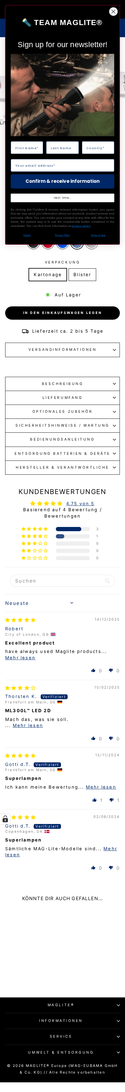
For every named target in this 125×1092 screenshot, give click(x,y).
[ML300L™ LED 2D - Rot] (20, 975)
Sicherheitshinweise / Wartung (62, 425)
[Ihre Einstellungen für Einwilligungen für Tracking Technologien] (5, 819)
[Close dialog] (113, 11)
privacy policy (81, 226)
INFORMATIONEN (61, 1021)
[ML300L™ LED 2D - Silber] (41, 975)
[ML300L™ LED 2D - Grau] (34, 975)
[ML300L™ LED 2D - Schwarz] (13, 975)
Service (61, 1036)
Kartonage (48, 274)
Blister (82, 274)
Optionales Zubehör (62, 411)
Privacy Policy (62, 235)
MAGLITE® (61, 1005)
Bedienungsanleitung (62, 439)
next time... (63, 198)
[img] (20, 620)
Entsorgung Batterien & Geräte (62, 453)
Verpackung (62, 262)
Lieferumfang (62, 398)
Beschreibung (62, 384)
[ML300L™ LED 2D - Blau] (27, 975)
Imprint (27, 235)
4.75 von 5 (80, 503)
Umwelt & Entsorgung (61, 1052)
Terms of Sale (98, 235)
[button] (35, 529)
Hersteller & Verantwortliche (62, 467)
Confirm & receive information (62, 181)
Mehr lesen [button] (20, 658)
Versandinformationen (63, 349)
